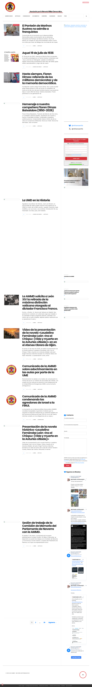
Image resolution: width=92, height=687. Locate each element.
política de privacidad (76, 154)
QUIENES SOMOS (9, 16)
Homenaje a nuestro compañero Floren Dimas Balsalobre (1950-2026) (39, 107)
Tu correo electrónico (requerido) (71, 424)
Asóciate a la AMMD (69, 276)
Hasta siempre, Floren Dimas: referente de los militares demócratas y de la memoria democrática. (39, 78)
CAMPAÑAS (44, 16)
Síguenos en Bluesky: (73, 472)
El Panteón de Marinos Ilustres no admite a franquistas (37, 29)
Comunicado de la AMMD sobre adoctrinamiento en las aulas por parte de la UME (39, 370)
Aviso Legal (21, 685)
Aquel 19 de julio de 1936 (38, 53)
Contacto (69, 685)
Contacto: (70, 415)
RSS (63, 685)
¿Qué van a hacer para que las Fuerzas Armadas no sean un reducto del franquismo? (71, 292)
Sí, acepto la (74, 154)
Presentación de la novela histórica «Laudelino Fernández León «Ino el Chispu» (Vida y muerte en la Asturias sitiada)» (40, 433)
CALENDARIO (52, 16)
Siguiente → (52, 622)
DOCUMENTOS (35, 16)
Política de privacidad (79, 462)
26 (44, 622)
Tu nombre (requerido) (69, 418)
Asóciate (86, 2)
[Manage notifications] (2, 685)
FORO (65, 16)
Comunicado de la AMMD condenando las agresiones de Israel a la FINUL (39, 401)
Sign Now (76, 158)
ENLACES (60, 16)
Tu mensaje (66, 437)
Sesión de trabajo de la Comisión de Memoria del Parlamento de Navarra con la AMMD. (39, 527)
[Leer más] (64, 184)
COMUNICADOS (26, 16)
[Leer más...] (23, 45)
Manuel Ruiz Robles (37, 66)
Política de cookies (43, 685)
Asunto (65, 431)
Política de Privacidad (55, 685)
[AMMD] (11, 7)
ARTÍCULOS (17, 16)
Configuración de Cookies (32, 685)
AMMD (34, 45)
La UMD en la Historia (36, 200)
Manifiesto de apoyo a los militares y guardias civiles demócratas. (70, 309)
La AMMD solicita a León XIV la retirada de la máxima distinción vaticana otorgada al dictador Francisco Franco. (40, 302)
